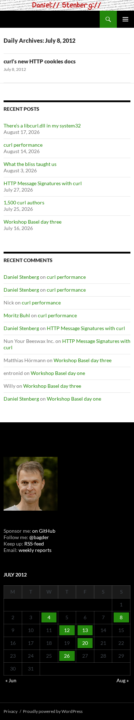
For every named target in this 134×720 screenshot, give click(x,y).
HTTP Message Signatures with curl (43, 183)
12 (67, 630)
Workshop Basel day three (32, 222)
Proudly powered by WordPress (53, 711)
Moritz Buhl (17, 315)
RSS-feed (34, 544)
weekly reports (35, 550)
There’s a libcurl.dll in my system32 (42, 125)
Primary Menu (125, 19)
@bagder (39, 537)
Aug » (122, 680)
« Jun (10, 680)
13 (85, 630)
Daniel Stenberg (21, 277)
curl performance (23, 145)
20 (85, 643)
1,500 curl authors (24, 202)
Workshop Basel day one (58, 373)
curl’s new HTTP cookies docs (40, 61)
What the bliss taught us (30, 164)
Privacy (11, 711)
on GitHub (43, 531)
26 (67, 656)
